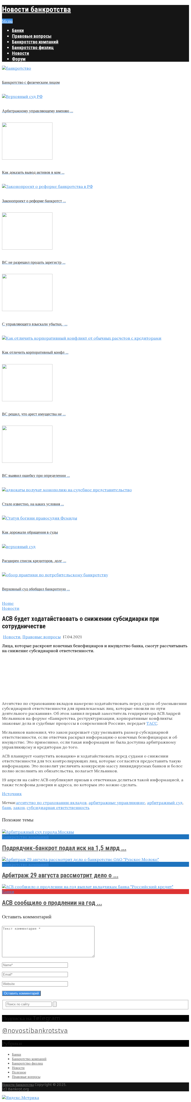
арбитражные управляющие (117, 802)
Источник (12, 793)
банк (6, 807)
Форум (19, 59)
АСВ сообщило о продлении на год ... (52, 902)
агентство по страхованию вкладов (51, 802)
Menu (7, 21)
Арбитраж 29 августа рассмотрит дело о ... (60, 875)
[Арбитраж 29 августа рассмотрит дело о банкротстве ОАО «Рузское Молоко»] (95, 859)
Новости (20, 53)
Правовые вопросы (31, 36)
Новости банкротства (36, 9)
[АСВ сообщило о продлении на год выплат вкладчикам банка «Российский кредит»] (95, 886)
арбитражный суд (165, 802)
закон (19, 807)
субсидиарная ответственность (58, 807)
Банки (18, 30)
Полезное (19, 1072)
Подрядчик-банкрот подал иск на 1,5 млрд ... (64, 848)
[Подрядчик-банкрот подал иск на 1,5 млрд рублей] (95, 831)
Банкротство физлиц (33, 47)
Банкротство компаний (35, 42)
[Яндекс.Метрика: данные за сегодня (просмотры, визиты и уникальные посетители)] (20, 1097)
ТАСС (151, 723)
